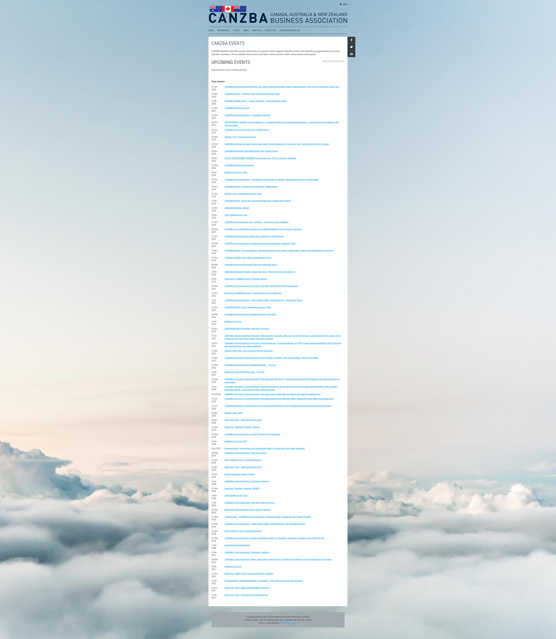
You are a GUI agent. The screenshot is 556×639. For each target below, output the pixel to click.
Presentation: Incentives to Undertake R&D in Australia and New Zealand (265, 448)
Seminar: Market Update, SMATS (242, 427)
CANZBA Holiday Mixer (237, 207)
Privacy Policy (291, 623)
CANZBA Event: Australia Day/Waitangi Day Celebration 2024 (258, 200)
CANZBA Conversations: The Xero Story (246, 452)
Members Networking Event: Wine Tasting (247, 509)
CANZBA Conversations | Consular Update (247, 115)
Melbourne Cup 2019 (236, 441)
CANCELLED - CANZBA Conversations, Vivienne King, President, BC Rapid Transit (268, 516)
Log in (345, 4)
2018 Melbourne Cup (236, 495)
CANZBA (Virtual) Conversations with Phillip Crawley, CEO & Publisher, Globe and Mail (271, 357)
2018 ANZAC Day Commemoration (243, 530)
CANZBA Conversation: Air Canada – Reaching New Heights (256, 222)
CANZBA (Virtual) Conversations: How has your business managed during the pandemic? (273, 394)
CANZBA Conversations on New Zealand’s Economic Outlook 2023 (260, 243)
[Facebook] (351, 40)
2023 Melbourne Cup (236, 214)
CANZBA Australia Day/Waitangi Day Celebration (251, 151)
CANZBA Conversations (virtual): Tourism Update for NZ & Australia (261, 285)
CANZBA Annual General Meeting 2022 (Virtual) (250, 314)
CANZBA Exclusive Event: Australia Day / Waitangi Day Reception (260, 271)
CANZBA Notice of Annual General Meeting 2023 (251, 264)
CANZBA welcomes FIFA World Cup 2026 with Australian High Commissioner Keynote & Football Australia (282, 86)
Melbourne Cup (233, 321)
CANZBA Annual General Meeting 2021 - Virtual (250, 364)
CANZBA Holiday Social (237, 108)
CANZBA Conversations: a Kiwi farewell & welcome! (252, 434)
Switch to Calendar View (333, 60)
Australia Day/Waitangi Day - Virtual (244, 372)
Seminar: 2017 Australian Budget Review (247, 587)
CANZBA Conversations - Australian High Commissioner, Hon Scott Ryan (263, 300)
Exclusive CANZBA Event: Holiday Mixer (246, 278)
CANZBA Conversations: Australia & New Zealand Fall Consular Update (263, 229)
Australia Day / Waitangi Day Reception (246, 594)
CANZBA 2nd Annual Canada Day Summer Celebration (254, 236)
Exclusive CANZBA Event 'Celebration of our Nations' (253, 293)
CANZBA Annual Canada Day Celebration (247, 129)
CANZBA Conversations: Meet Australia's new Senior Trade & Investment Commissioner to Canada (278, 559)
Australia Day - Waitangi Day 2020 (243, 420)
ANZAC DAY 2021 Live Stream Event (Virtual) (249, 350)
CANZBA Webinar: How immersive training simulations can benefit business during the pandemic (278, 405)
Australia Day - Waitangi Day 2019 (243, 467)
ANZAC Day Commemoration (240, 136)
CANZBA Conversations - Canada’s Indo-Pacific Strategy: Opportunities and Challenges (271, 179)
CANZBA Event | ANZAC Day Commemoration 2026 (252, 93)
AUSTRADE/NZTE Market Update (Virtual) (247, 328)
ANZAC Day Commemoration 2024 (243, 193)
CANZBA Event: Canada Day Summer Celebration (251, 186)
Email (282, 623)
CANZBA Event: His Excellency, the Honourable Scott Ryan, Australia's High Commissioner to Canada (279, 250)
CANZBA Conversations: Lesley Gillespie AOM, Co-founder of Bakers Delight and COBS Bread (274, 538)
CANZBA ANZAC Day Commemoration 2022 (248, 307)
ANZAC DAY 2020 (234, 412)
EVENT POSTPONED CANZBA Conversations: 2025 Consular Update (260, 158)
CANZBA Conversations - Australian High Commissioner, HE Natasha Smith (265, 523)
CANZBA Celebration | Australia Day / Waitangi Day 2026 (256, 100)
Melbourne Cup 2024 (236, 172)
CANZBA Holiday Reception (239, 165)
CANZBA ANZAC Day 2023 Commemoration (248, 257)
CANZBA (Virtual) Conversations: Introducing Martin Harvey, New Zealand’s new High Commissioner (279, 398)
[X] (351, 47)
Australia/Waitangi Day (237, 545)
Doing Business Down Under (240, 474)
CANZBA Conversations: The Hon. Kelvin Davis (249, 502)
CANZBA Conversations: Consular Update (247, 481)
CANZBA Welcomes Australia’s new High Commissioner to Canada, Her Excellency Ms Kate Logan (277, 143)
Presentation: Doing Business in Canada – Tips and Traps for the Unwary (264, 580)
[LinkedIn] (351, 53)
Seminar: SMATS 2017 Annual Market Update (249, 573)
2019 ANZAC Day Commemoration (243, 459)
